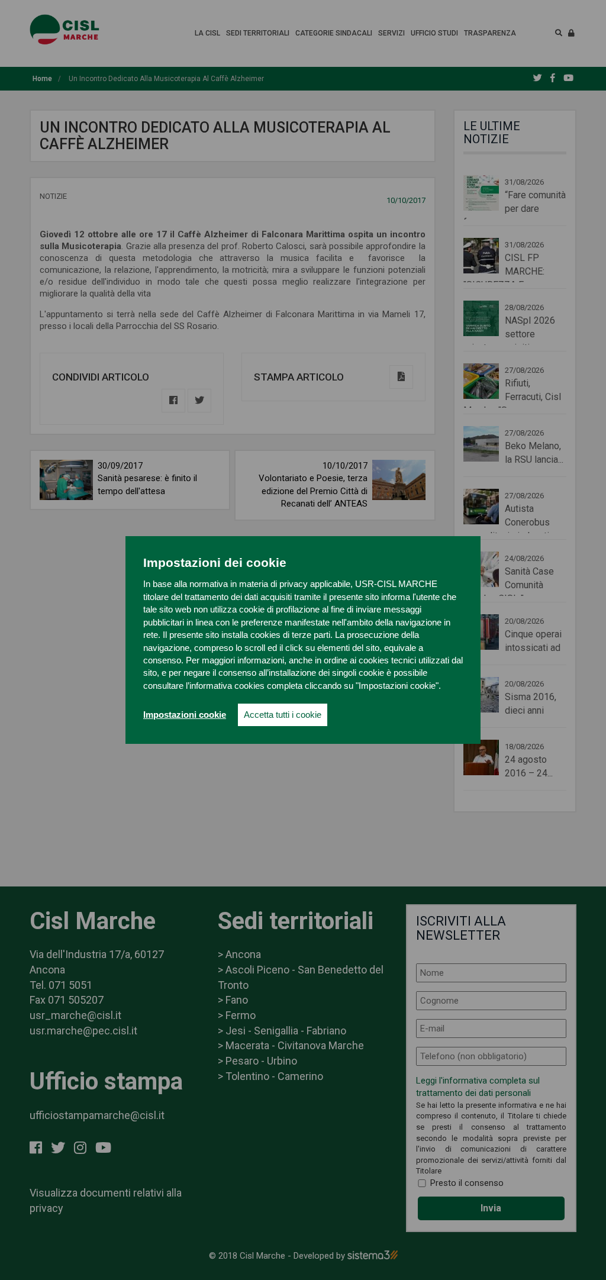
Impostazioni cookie (184, 715)
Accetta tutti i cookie (282, 715)
